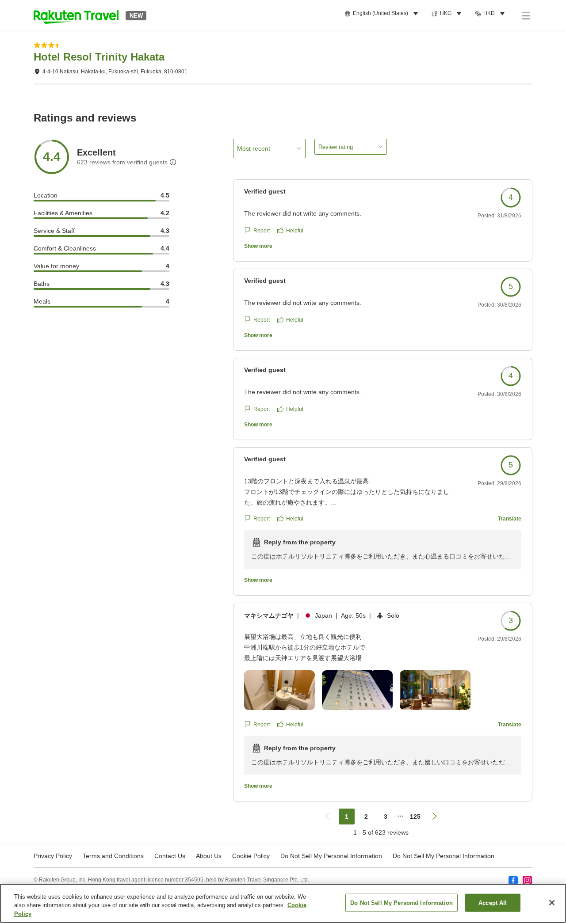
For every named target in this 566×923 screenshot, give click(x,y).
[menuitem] (382, 13)
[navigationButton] (327, 816)
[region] (283, 903)
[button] (76, 15)
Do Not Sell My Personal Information (443, 855)
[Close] (552, 902)
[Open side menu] (525, 15)
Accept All (492, 902)
